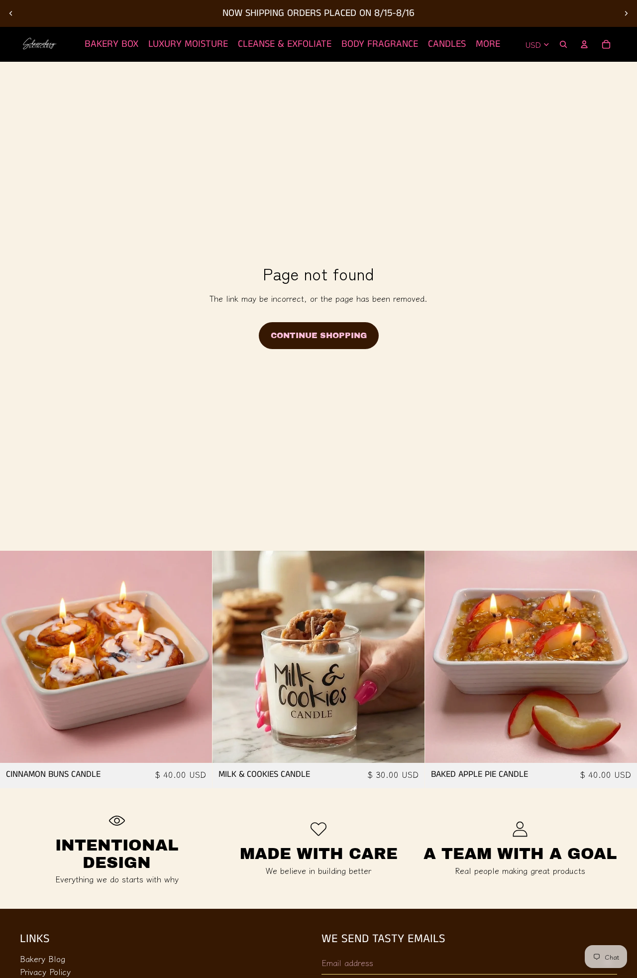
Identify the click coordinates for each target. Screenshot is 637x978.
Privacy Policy (45, 972)
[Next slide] (626, 13)
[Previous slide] (11, 13)
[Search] (563, 44)
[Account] (584, 44)
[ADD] (197, 748)
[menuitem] (488, 44)
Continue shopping (319, 335)
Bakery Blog (42, 958)
